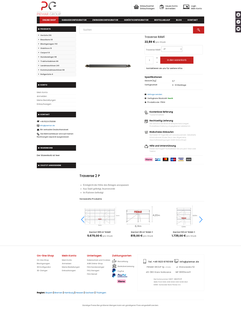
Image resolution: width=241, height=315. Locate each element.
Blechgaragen (43, 263)
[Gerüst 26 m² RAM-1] (142, 216)
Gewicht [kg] (150, 80)
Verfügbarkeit (151, 85)
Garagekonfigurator (74, 20)
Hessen (79, 292)
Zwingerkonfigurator (105, 20)
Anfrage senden (154, 94)
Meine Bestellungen (46, 100)
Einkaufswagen (44, 104)
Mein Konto (42, 92)
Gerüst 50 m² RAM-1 (184, 232)
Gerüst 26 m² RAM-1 (142, 232)
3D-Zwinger (42, 270)
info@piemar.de (47, 125)
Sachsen (89, 292)
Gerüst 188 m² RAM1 (100, 232)
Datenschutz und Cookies (98, 260)
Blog (179, 20)
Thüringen (101, 292)
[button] (83, 220)
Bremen (58, 292)
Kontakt (193, 20)
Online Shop (49, 20)
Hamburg (69, 292)
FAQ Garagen (93, 270)
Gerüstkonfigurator (136, 20)
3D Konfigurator (44, 267)
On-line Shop (43, 260)
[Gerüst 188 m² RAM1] (99, 216)
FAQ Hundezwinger (95, 267)
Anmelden (42, 96)
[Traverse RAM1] (108, 66)
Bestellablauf (162, 20)
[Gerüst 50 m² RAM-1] (184, 216)
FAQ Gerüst (92, 274)
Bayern (49, 292)
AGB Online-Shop (95, 263)
